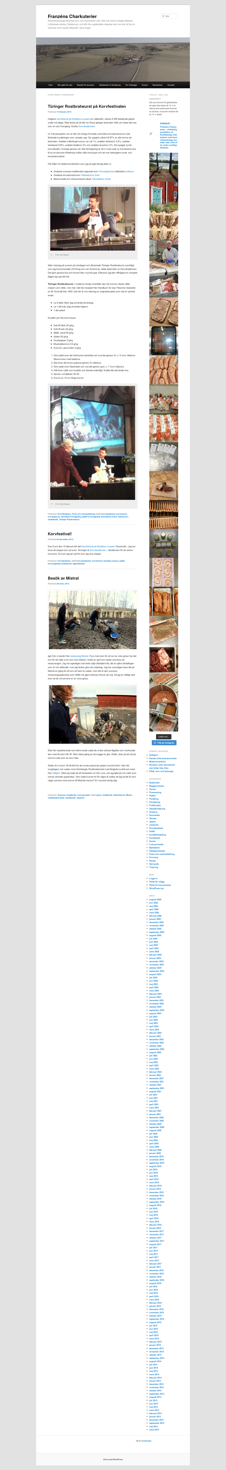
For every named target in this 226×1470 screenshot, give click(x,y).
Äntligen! (153, 754)
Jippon (152, 821)
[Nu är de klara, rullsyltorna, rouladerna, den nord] (163, 601)
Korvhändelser (64, 513)
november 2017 (156, 1234)
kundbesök (107, 795)
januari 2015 (155, 1344)
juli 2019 (153, 1169)
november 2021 (156, 1081)
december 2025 (156, 922)
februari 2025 (155, 954)
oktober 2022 (155, 1045)
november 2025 (156, 925)
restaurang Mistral (79, 655)
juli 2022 (153, 1055)
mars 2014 (154, 1374)
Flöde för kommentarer (160, 884)
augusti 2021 (155, 1091)
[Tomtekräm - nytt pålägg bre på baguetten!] (163, 543)
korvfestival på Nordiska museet (73, 118)
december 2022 (156, 1039)
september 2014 (156, 1358)
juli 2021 (153, 1094)
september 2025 (156, 932)
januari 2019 (155, 1188)
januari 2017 (155, 1266)
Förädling (154, 798)
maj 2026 (153, 906)
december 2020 (156, 1117)
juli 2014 (153, 1364)
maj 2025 (153, 945)
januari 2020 (155, 1153)
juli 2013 (153, 1400)
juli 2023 (153, 1016)
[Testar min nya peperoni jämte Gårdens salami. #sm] (163, 485)
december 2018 (156, 1192)
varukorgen (146, 1440)
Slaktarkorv (123, 516)
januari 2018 (155, 1227)
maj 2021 (153, 1101)
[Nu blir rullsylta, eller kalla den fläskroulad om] (163, 630)
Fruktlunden (155, 805)
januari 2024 (155, 997)
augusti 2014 (155, 1361)
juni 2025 (153, 941)
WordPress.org (156, 888)
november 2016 (156, 1273)
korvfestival (121, 513)
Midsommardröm (157, 761)
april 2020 (154, 1143)
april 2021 (154, 1104)
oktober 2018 (155, 1198)
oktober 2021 (155, 1084)
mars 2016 (154, 1299)
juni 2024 (153, 980)
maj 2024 (153, 984)
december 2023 (156, 1000)
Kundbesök (71, 795)
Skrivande (154, 863)
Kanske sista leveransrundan (163, 758)
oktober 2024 (155, 967)
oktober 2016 (155, 1276)
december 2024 (156, 961)
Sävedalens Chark (101, 178)
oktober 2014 (155, 1354)
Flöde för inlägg (157, 881)
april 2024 (154, 987)
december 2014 (156, 1348)
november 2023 (156, 1003)
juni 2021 (153, 1097)
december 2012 (156, 1419)
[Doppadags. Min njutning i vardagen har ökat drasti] (163, 167)
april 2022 (154, 1065)
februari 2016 (155, 1302)
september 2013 (156, 1393)
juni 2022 (153, 1058)
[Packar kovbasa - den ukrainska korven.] (163, 369)
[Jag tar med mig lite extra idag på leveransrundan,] (163, 282)
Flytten (152, 795)
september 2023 (156, 1010)
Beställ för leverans (85, 84)
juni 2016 (153, 1289)
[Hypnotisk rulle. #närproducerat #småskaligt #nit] (163, 572)
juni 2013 (153, 1403)
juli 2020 (153, 1133)
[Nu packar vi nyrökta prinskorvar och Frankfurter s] (163, 514)
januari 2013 (155, 1416)
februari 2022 (155, 1071)
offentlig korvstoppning (71, 516)
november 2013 (156, 1387)
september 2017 (156, 1240)
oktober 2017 (155, 1237)
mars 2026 (154, 912)
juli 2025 (153, 938)
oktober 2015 (155, 1315)
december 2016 (156, 1270)
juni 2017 (153, 1250)
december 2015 (156, 1309)
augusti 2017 (155, 1244)
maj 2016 (153, 1292)
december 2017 (156, 1231)
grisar (99, 795)
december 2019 (156, 1156)
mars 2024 (154, 990)
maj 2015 (153, 1332)
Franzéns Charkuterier (72, 16)
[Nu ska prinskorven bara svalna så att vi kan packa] (163, 225)
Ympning (153, 867)
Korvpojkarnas (107, 171)
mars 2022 (154, 1068)
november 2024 (156, 964)
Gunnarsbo (154, 815)
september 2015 (156, 1318)
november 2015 (156, 1312)
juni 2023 (153, 1019)
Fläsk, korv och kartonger (161, 771)
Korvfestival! (60, 533)
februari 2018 (155, 1224)
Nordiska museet (111, 560)
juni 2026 (153, 902)
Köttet (152, 831)
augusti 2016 (155, 1283)
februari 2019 (155, 1185)
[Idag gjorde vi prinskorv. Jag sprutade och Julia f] (163, 254)
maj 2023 (153, 1023)
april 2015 (154, 1335)
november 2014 (156, 1351)
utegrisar (81, 797)
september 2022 (156, 1049)
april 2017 (154, 1257)
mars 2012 (154, 1429)
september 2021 (156, 1088)
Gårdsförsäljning (157, 808)
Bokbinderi (154, 782)
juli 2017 (153, 1247)
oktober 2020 (155, 1123)
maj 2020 (153, 1140)
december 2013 (156, 1384)
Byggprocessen (156, 785)
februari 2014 (155, 1377)
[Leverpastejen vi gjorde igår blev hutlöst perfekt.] (163, 311)
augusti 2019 (155, 1166)
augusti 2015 (155, 1322)
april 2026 (154, 909)
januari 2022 (155, 1075)
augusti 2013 (155, 1396)
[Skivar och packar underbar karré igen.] (163, 427)
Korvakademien (86, 126)
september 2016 (156, 1279)
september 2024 (156, 971)
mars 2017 (154, 1260)
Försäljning (154, 802)
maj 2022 (153, 1062)
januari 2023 (155, 1036)
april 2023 (154, 1026)
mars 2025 (154, 951)
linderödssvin (119, 795)
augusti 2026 (155, 899)
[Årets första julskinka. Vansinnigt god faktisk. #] (163, 717)
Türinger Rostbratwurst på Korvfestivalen (87, 106)
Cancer (152, 789)
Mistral (129, 795)
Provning (153, 857)
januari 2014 (155, 1380)
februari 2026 (155, 915)
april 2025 (154, 948)
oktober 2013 (155, 1390)
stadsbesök (53, 519)
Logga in (153, 878)
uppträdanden (79, 563)
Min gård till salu (65, 84)
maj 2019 (153, 1175)
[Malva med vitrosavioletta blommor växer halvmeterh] (163, 196)
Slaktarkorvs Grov (90, 175)
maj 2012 (153, 1426)
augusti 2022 (155, 1052)
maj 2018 (153, 1214)
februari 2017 (155, 1263)
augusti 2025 (155, 935)
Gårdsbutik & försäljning (110, 84)
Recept (152, 860)
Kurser (145, 84)
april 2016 (154, 1296)
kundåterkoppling (157, 834)
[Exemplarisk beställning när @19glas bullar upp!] (163, 398)
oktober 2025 (155, 928)
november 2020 (156, 1120)
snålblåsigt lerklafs (56, 797)
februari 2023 (155, 1032)
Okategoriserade (157, 850)
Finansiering (155, 792)
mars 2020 (154, 1146)
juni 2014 (153, 1367)
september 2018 (156, 1201)
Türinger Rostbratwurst (69, 519)
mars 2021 (154, 1107)
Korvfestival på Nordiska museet (97, 546)
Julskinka (153, 824)
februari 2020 (155, 1149)
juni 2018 (153, 1211)
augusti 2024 (155, 974)
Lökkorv (130, 171)
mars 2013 (154, 1410)
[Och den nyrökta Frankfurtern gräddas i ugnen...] (163, 340)
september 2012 (156, 1423)
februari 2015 (155, 1341)
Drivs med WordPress (113, 1459)
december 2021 (156, 1078)
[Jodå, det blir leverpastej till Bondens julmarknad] (163, 688)
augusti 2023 (155, 1013)
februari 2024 (155, 993)
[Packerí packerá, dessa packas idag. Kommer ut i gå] (163, 456)
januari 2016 (155, 1306)
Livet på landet (83, 795)
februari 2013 (155, 1413)
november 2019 (156, 1159)
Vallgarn (56, 772)
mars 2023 (154, 1029)
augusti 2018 (155, 1205)
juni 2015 (153, 1328)
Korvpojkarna (54, 516)
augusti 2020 (155, 1130)
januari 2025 (155, 958)
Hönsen (153, 818)
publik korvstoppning (91, 516)
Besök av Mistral (63, 578)
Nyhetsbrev (158, 84)
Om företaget (131, 84)
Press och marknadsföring (83, 513)
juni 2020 (153, 1136)
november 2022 (156, 1042)
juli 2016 (153, 1286)
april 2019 (154, 1179)
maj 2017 (153, 1253)
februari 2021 (155, 1110)
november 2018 (156, 1195)
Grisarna (61, 795)
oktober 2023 (155, 1006)
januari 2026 (155, 918)
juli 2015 (153, 1325)
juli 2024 (153, 977)
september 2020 (156, 1127)
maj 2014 (153, 1370)
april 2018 (154, 1218)
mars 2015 (154, 1338)
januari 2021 (155, 1114)
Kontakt (171, 84)
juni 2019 (153, 1172)
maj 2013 (153, 1406)
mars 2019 (154, 1182)
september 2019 (156, 1162)
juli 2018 (153, 1208)
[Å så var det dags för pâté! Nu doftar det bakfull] (163, 659)
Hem (51, 84)
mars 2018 (154, 1221)
